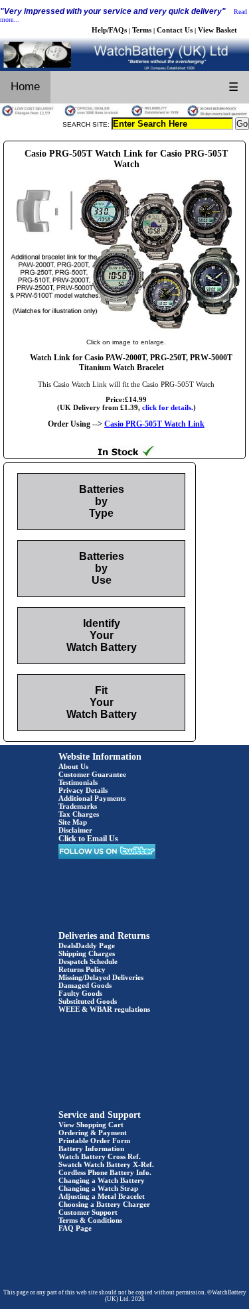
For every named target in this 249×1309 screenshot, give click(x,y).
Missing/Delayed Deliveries (100, 977)
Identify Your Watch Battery (101, 635)
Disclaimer (75, 830)
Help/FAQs (109, 30)
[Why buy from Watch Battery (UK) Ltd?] (124, 115)
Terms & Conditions (90, 1220)
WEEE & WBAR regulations (104, 1009)
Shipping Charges (86, 953)
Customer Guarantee (92, 774)
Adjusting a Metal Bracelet (101, 1196)
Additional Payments (91, 798)
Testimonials (78, 782)
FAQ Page (75, 1228)
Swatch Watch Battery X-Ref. (106, 1164)
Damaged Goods (85, 985)
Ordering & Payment (92, 1133)
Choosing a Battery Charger (104, 1204)
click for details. (167, 407)
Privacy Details (83, 790)
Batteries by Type (101, 501)
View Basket (217, 30)
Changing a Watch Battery (101, 1180)
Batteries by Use (101, 568)
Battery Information (91, 1148)
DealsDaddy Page (86, 945)
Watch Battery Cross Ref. (99, 1156)
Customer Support (88, 1212)
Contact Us (175, 30)
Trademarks (77, 806)
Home (25, 86)
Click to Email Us (88, 838)
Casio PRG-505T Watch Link (154, 424)
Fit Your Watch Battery (101, 702)
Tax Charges (78, 814)
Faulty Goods (80, 993)
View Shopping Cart (91, 1125)
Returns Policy (82, 969)
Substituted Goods (87, 1001)
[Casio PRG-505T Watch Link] (126, 328)
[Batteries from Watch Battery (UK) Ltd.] (124, 68)
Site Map (72, 822)
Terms (141, 30)
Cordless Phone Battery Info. (104, 1172)
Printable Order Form (94, 1140)
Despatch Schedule (88, 961)
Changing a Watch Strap (98, 1188)
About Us (73, 766)
